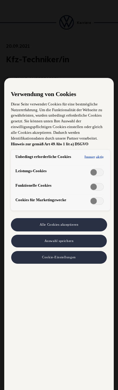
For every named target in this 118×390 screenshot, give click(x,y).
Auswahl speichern (59, 241)
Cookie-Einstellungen (59, 257)
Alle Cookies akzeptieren (59, 224)
